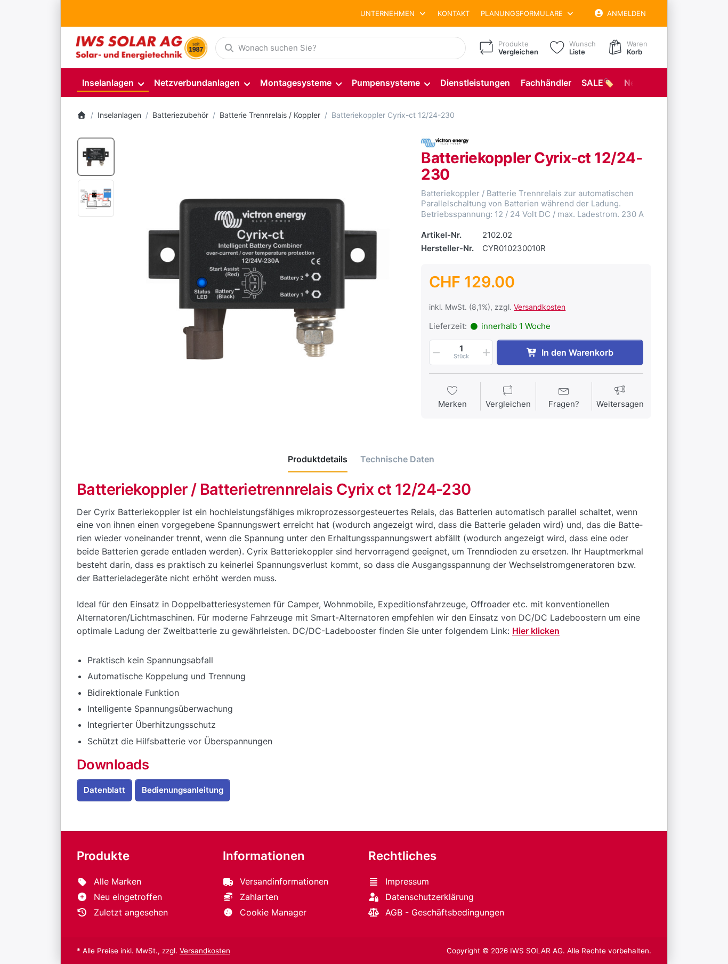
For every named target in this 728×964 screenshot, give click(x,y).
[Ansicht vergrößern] (265, 277)
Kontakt (454, 13)
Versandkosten (539, 306)
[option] (96, 156)
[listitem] (265, 277)
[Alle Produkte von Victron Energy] (444, 141)
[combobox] (340, 48)
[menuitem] (113, 83)
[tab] (317, 459)
